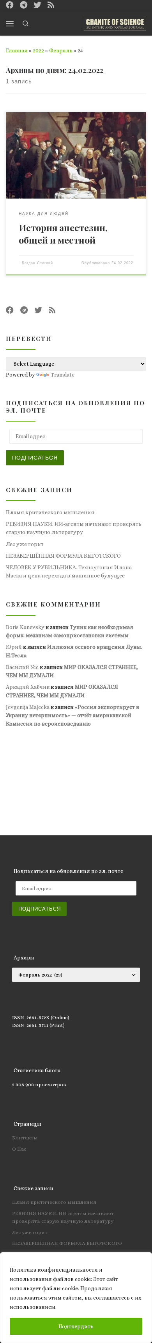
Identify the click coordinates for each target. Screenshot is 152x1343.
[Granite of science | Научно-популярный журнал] (115, 22)
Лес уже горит (25, 544)
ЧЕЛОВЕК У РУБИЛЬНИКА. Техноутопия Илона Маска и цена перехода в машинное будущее (69, 571)
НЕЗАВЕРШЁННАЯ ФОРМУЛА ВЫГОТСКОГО (63, 556)
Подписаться (35, 458)
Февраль (60, 50)
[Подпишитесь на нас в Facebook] (10, 5)
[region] (76, 1297)
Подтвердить (76, 1326)
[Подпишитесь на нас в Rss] (51, 5)
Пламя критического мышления (50, 512)
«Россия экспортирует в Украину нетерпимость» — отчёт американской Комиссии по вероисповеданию (72, 715)
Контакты (25, 1138)
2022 (38, 50)
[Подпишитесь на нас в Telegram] (23, 5)
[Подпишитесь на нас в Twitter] (37, 5)
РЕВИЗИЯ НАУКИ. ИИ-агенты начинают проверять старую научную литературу (73, 528)
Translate (62, 375)
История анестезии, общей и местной (63, 233)
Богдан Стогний (37, 263)
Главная (17, 50)
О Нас (19, 1149)
